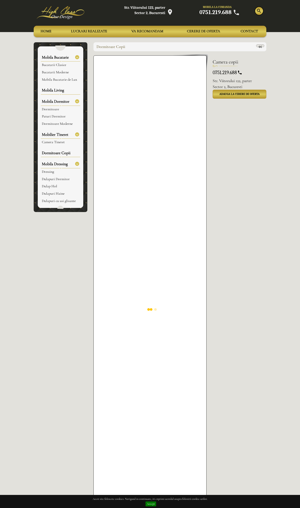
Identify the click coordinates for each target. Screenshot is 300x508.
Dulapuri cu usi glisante (59, 201)
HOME (46, 31)
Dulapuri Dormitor (56, 179)
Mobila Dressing (55, 164)
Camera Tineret (53, 142)
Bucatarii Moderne (55, 72)
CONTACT (249, 31)
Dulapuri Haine (53, 193)
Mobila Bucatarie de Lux (59, 80)
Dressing (48, 172)
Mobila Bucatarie (55, 57)
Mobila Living (53, 90)
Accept (151, 503)
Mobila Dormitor (55, 101)
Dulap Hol (49, 186)
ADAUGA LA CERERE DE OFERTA (239, 94)
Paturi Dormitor (54, 116)
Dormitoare (50, 109)
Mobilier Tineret (55, 135)
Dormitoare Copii (56, 153)
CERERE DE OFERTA (203, 31)
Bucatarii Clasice (54, 65)
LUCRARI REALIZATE (89, 31)
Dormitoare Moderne (57, 124)
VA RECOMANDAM (147, 31)
